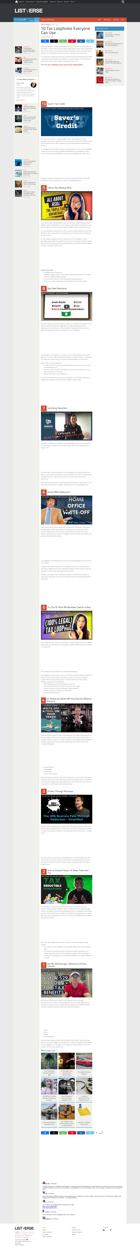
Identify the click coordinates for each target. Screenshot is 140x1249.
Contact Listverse (77, 1232)
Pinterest (110, 1230)
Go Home (16, 2)
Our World (26, 46)
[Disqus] (83, 1201)
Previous (115, 19)
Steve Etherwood (48, 37)
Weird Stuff (26, 126)
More (71, 1)
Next (122, 19)
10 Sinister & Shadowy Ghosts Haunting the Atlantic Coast (29, 119)
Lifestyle (52, 1)
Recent (32, 20)
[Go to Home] (29, 17)
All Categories (20, 19)
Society (66, 1)
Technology (26, 68)
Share (99, 19)
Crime (24, 57)
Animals (25, 190)
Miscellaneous (46, 24)
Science (59, 1)
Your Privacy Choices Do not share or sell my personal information (22, 1241)
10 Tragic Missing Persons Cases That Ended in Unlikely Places (113, 81)
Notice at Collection (19, 1245)
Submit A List (76, 1230)
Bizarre (21, 1)
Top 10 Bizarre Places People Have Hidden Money (65, 65)
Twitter (103, 1230)
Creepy (25, 115)
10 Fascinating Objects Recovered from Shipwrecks (29, 163)
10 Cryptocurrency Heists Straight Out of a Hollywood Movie (30, 60)
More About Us (20, 100)
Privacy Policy (18, 1237)
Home (44, 1230)
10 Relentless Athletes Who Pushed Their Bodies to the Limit (30, 173)
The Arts (25, 105)
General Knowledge (41, 1)
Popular (37, 20)
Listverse (17, 1232)
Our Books (45, 1234)
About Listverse (47, 1236)
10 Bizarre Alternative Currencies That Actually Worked (30, 129)
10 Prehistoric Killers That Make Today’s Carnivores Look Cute (29, 193)
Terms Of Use (28, 1235)
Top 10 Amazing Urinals (111, 52)
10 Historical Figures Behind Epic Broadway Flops (29, 108)
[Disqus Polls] (83, 1159)
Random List (107, 19)
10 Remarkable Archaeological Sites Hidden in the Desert (29, 50)
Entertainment (29, 1)
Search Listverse (47, 1232)
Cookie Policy (26, 1237)
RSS (113, 1230)
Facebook (107, 1230)
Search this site (123, 2)
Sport (24, 170)
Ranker (74, 1234)
